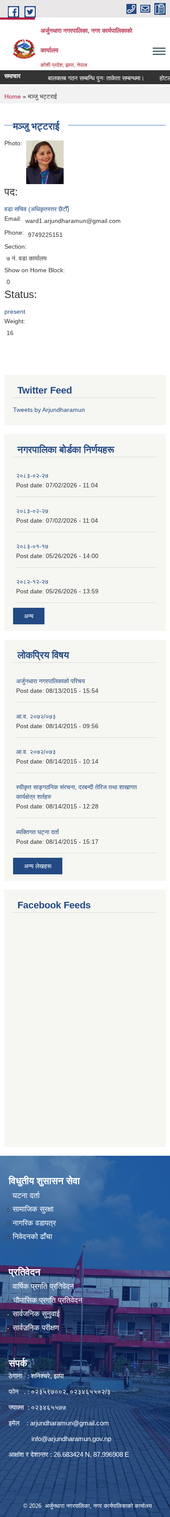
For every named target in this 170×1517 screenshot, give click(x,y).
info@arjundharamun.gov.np (71, 1438)
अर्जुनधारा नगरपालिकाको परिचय (50, 681)
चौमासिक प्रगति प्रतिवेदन (47, 1300)
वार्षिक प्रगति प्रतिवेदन (43, 1286)
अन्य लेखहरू (37, 866)
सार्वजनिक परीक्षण (36, 1328)
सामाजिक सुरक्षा (33, 1209)
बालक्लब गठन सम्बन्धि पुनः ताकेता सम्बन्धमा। (89, 78)
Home (12, 96)
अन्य (29, 616)
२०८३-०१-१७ (32, 546)
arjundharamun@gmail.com (69, 1423)
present (14, 311)
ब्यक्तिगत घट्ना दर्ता (37, 832)
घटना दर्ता (26, 1196)
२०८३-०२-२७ (32, 475)
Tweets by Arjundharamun (49, 409)
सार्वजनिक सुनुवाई (36, 1314)
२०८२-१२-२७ (32, 581)
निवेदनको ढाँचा (32, 1237)
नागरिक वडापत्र (34, 1223)
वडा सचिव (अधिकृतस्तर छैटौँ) (36, 208)
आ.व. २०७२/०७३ (36, 716)
